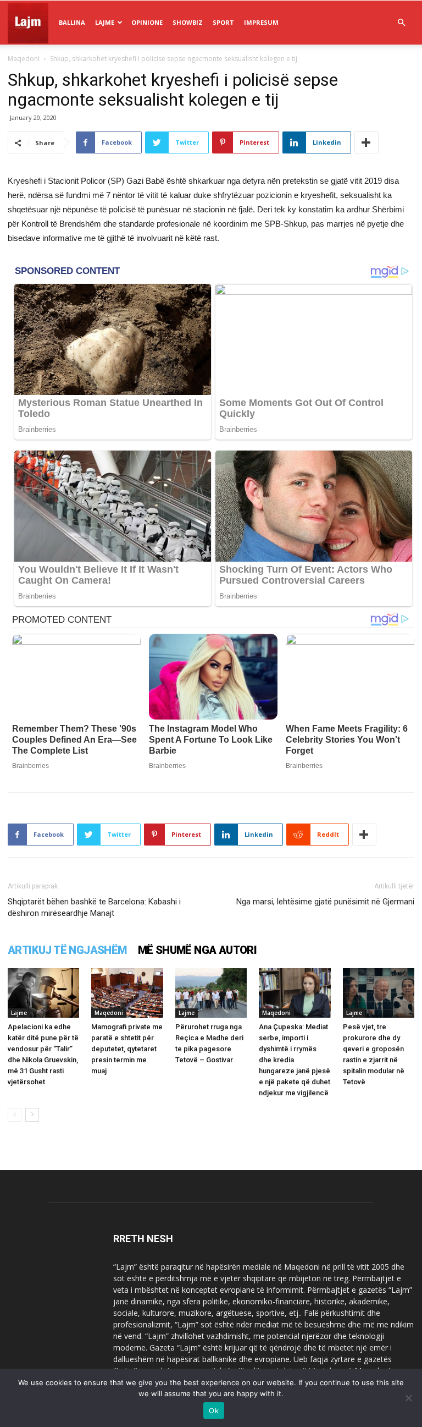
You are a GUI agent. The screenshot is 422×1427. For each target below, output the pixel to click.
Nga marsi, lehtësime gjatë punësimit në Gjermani (325, 902)
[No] (408, 1397)
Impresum (261, 22)
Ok (214, 1410)
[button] (401, 23)
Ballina (72, 22)
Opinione (147, 22)
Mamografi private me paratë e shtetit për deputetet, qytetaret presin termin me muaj (127, 1049)
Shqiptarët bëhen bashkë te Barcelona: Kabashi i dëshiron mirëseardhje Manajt (94, 907)
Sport (223, 22)
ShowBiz (188, 22)
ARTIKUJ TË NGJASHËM (67, 950)
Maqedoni (24, 58)
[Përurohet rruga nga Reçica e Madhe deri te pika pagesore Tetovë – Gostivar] (211, 993)
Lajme (104, 22)
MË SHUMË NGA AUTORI (197, 950)
